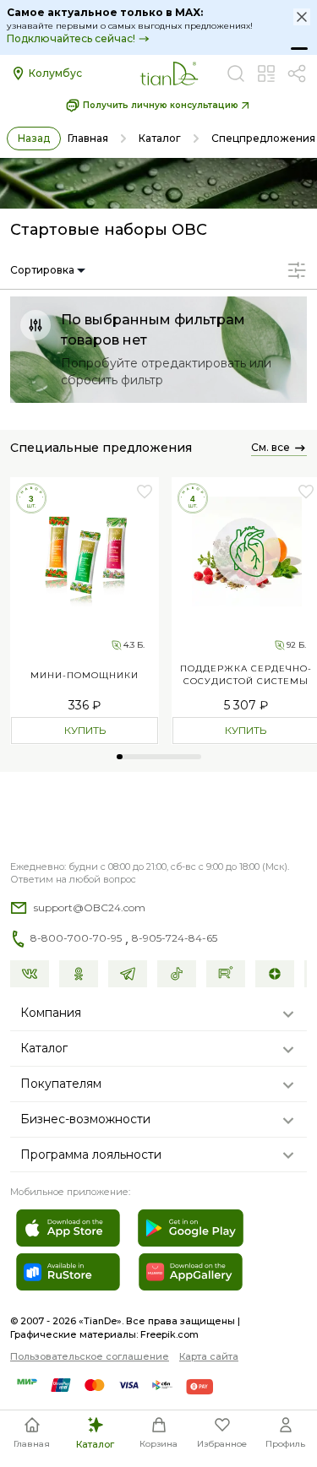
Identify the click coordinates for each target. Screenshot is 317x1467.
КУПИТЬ (85, 730)
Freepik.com (169, 1334)
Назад (34, 138)
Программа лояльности (90, 1154)
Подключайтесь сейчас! (71, 38)
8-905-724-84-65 (174, 938)
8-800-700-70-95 (76, 938)
